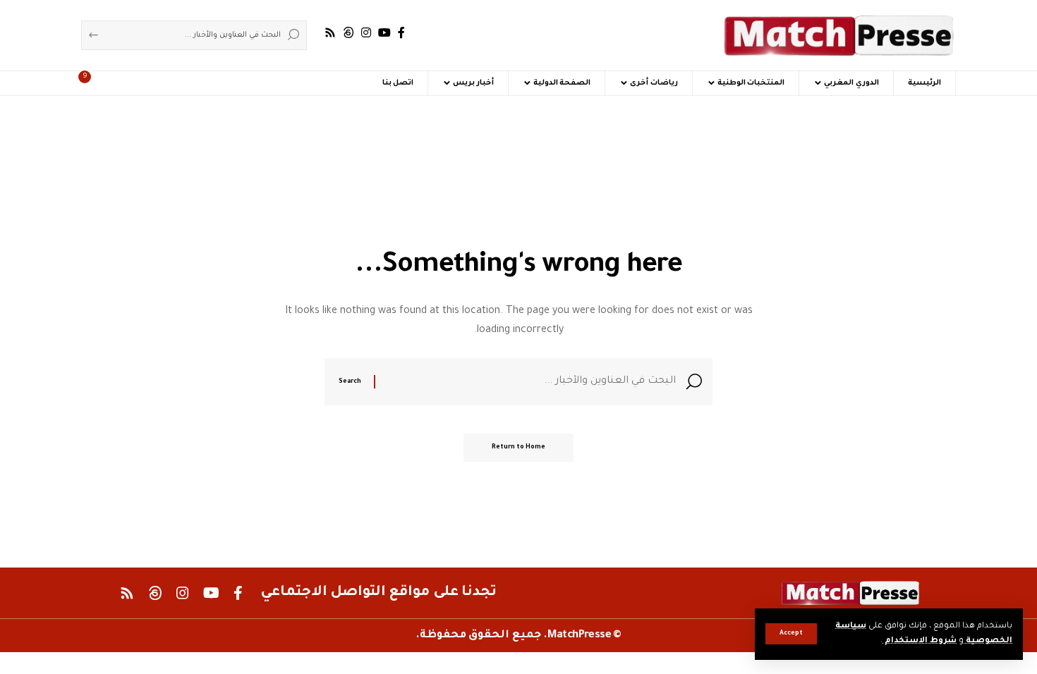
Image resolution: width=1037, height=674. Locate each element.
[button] (791, 633)
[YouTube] (384, 32)
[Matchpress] (839, 35)
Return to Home (518, 447)
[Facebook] (401, 32)
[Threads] (348, 32)
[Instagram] (366, 32)
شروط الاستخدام (920, 641)
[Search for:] (530, 381)
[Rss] (330, 32)
